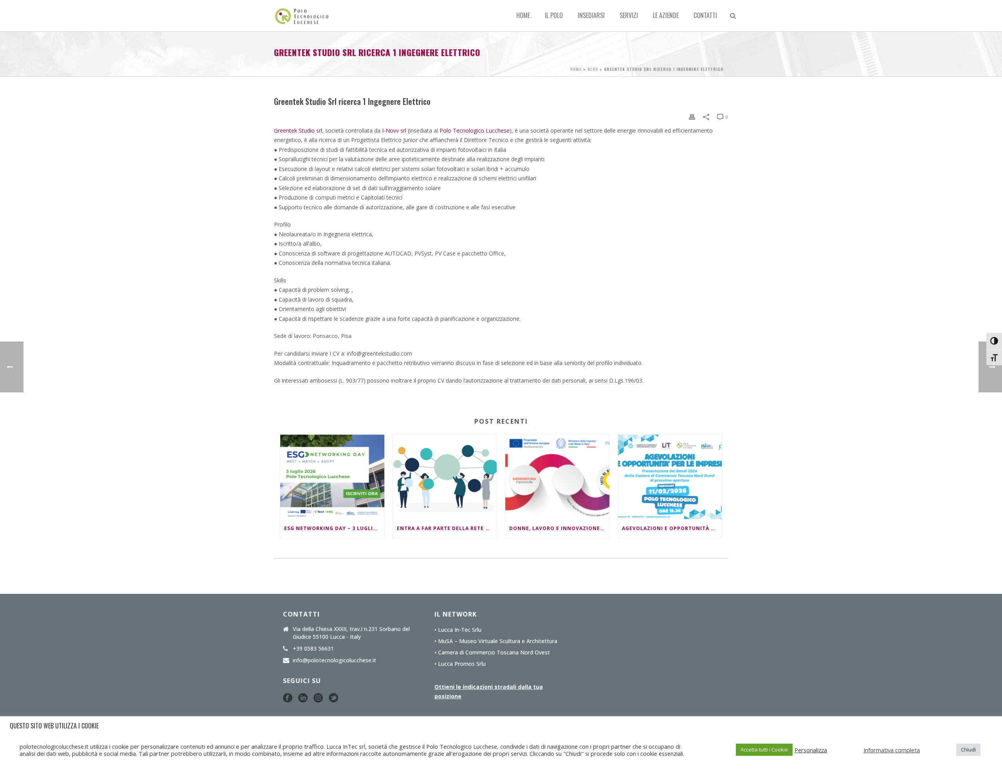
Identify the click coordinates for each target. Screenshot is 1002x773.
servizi (629, 15)
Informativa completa (891, 749)
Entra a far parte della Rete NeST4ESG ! (447, 528)
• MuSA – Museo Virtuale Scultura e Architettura (495, 641)
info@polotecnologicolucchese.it (334, 660)
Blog (593, 69)
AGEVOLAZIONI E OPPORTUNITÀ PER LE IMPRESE (672, 528)
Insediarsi (591, 15)
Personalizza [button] (811, 749)
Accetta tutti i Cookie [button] (764, 749)
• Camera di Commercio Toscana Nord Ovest (492, 652)
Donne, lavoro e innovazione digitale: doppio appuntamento (559, 528)
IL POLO (554, 15)
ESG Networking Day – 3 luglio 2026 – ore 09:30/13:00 (334, 528)
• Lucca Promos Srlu (460, 663)
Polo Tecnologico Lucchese (475, 130)
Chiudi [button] (968, 749)
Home (523, 15)
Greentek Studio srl (298, 130)
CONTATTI (705, 15)
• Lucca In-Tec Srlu (457, 629)
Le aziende (666, 15)
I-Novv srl (394, 130)
